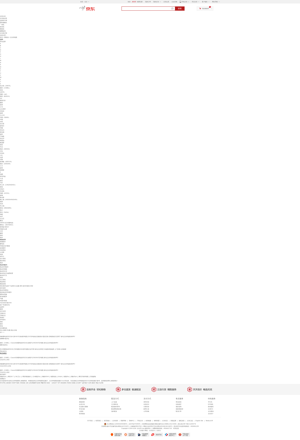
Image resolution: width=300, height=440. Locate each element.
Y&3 (1, 183)
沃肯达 (2, 153)
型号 (59, 383)
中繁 (1, 119)
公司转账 (146, 411)
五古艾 (2, 218)
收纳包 (2, 27)
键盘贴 (2, 29)
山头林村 (3, 109)
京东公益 (190, 421)
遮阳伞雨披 (3, 294)
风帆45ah (74, 376)
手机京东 (184, 2)
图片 (86, 383)
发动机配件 (3, 296)
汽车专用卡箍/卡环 (6, 303)
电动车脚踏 (3, 269)
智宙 (1, 145)
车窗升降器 (3, 301)
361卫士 (18, 376)
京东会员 (166, 2)
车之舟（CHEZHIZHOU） (8, 185)
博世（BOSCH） (5, 96)
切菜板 (73, 383)
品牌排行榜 (3, 20)
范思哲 (38, 383)
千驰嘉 (2, 136)
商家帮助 (123, 421)
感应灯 (93, 383)
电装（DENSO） (5, 149)
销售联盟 (156, 421)
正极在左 (3, 313)
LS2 (1, 155)
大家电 (81, 411)
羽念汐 (2, 138)
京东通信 (211, 411)
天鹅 (1, 159)
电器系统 (3, 282)
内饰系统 (3, 250)
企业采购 (174, 2)
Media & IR (209, 421)
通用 (1, 309)
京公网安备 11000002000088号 (116, 424)
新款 (48, 383)
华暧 (1, 174)
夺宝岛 (210, 402)
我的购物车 (205, 8)
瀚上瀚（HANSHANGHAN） (9, 199)
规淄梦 (2, 143)
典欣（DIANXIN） (5, 164)
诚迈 (1, 180)
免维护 (2, 317)
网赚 (42, 383)
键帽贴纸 (3, 31)
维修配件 (3, 242)
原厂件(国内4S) (5, 305)
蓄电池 (6, 37)
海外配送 (114, 411)
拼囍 (1, 187)
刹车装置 (3, 288)
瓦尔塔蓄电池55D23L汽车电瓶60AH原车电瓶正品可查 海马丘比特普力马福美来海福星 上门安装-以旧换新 (33, 349)
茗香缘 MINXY (4, 227)
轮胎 (1, 254)
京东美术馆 (3, 33)
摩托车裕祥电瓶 (83, 376)
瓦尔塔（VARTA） (5, 86)
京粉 (27, 383)
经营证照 (176, 428)
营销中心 (132, 421)
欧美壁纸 (63, 383)
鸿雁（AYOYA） (5, 193)
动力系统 (3, 258)
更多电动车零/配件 (6, 292)
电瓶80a (66, 376)
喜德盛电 (93, 376)
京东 (95, 9)
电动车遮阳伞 (4, 290)
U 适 (1, 178)
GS (1, 98)
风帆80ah (3, 376)
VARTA (2, 92)
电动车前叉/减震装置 (6, 273)
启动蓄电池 (3, 328)
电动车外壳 (3, 271)
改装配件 (3, 248)
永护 (1, 216)
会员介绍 (82, 404)
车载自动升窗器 (5, 246)
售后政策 (178, 402)
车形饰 (2, 191)
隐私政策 (181, 421)
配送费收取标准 (116, 409)
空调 (13, 383)
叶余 (1, 147)
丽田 (1, 102)
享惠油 (2, 140)
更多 (1, 237)
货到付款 (146, 402)
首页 (1, 37)
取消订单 (178, 411)
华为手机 (3, 383)
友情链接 (148, 421)
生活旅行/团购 (83, 406)
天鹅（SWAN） (5, 117)
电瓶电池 (53, 376)
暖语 (1, 220)
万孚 (1, 231)
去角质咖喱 (32, 383)
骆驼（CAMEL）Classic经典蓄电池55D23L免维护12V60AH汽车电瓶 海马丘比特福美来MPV (29, 343)
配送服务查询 (115, 406)
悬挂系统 (3, 260)
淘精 (1, 214)
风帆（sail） (4, 94)
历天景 (2, 124)
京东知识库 (3, 18)
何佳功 (2, 130)
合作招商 (115, 421)
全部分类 (3, 16)
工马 (1, 107)
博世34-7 (11, 376)
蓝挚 (1, 168)
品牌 (83, 383)
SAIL (1, 151)
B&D (1, 235)
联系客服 (82, 413)
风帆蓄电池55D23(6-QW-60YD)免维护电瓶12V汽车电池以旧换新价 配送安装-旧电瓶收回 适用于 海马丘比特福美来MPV (37, 336)
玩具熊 (101, 383)
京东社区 (165, 421)
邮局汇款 (146, 409)
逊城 (1, 195)
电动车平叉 (3, 275)
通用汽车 (3, 100)
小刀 (1, 166)
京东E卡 (210, 409)
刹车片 (2, 256)
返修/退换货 (179, 409)
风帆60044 (45, 376)
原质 (1, 105)
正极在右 (3, 315)
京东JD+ (210, 413)
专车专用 (3, 311)
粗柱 (1, 324)
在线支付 (146, 404)
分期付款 (146, 406)
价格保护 (178, 404)
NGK (1, 204)
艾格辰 (2, 111)
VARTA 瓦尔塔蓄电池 (6, 223)
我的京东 (156, 2)
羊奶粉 (69, 383)
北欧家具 (9, 383)
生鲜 (89, 383)
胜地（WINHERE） (6, 208)
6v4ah (60, 376)
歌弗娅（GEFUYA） (6, 161)
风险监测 (173, 421)
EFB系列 (3, 319)
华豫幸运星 (3, 229)
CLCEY (2, 115)
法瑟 (1, 157)
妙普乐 (2, 126)
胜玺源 (2, 132)
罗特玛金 (3, 176)
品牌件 (2, 307)
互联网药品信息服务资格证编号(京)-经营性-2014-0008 (159, 424)
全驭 (1, 121)
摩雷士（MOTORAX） (7, 225)
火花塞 (2, 252)
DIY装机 (210, 404)
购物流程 (82, 402)
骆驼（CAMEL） (5, 88)
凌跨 (1, 134)
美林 (1, 202)
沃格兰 (2, 189)
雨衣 (45, 383)
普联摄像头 (3, 22)
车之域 (2, 206)
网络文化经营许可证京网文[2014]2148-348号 (157, 426)
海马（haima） (5, 212)
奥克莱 (2, 197)
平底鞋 (17, 383)
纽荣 (1, 113)
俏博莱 (2, 170)
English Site (199, 421)
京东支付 (152, 430)
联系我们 (98, 421)
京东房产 (79, 383)
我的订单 (148, 2)
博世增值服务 (26, 376)
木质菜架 (22, 383)
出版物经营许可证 (136, 426)
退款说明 (178, 406)
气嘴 (1, 298)
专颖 (1, 128)
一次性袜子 (53, 383)
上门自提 (114, 402)
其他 (1, 326)
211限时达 (114, 404)
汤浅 (1, 90)
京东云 (159, 430)
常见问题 (82, 409)
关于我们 (90, 421)
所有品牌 (3, 41)
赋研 (1, 233)
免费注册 (139, 2)
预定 (97, 383)
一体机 (2, 25)
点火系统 (3, 279)
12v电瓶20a (36, 376)
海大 (1, 210)
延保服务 (211, 406)
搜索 (180, 8)
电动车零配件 (4, 267)
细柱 (1, 322)
